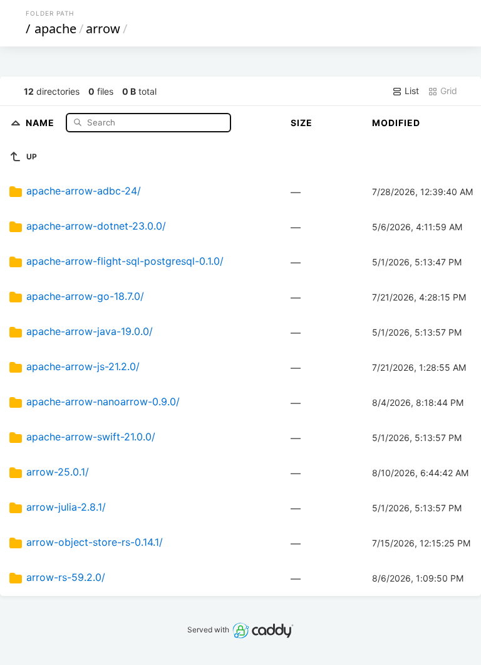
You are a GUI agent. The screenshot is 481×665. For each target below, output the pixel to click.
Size (302, 122)
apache (55, 28)
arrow (103, 28)
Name (41, 122)
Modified (396, 122)
